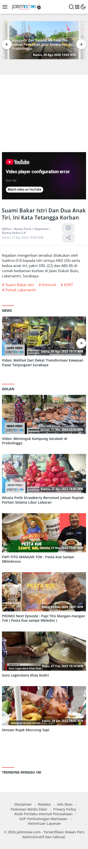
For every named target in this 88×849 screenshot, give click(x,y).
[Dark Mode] (83, 6)
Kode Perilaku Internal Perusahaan (43, 814)
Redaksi (44, 804)
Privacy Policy (64, 809)
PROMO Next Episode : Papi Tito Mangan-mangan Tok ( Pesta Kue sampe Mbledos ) (43, 618)
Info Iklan (65, 804)
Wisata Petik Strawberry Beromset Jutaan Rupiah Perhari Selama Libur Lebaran (43, 500)
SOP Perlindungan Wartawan (43, 818)
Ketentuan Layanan (44, 823)
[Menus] (6, 6)
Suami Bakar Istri (19, 284)
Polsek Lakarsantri (20, 289)
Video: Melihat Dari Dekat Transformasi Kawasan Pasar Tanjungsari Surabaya (42, 362)
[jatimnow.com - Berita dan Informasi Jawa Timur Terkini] (25, 6)
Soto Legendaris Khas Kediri (25, 675)
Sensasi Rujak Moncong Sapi (25, 730)
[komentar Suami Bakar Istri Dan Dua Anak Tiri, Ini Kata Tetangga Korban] (68, 228)
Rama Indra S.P (14, 232)
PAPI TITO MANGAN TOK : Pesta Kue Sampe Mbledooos (38, 559)
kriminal (49, 284)
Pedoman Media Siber (29, 809)
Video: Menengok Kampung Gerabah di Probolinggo (34, 441)
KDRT (68, 284)
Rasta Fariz (22, 229)
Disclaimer (23, 804)
